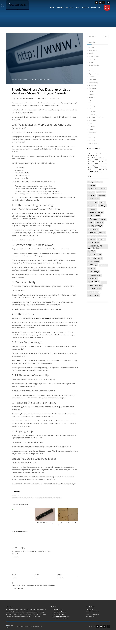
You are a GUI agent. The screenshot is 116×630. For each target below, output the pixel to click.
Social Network (96, 258)
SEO (40, 497)
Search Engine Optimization (96, 117)
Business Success (36, 79)
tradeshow (104, 265)
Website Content (93, 138)
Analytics (91, 47)
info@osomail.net (94, 611)
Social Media (92, 120)
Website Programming (60, 611)
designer (28, 497)
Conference (92, 192)
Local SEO (91, 97)
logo (91, 222)
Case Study (92, 59)
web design (44, 497)
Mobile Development (60, 613)
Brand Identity (93, 50)
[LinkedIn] (103, 2)
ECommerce (92, 77)
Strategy (93, 265)
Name (14, 575)
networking (92, 239)
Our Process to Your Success (20, 531)
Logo (90, 100)
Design (43, 79)
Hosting (91, 91)
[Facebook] (97, 626)
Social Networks (94, 261)
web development (95, 275)
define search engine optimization (43, 213)
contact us (24, 484)
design (103, 205)
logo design (100, 222)
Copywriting (102, 195)
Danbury (103, 202)
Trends (91, 129)
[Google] (108, 626)
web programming (93, 278)
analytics (92, 182)
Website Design (95, 289)
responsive (102, 239)
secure (32, 497)
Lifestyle (91, 94)
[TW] (100, 2)
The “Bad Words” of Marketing (44, 523)
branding (92, 185)
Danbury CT (93, 206)
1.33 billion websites (41, 98)
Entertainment (93, 88)
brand (100, 182)
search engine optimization (95, 247)
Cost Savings (93, 202)
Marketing (92, 106)
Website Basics (93, 135)
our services (20, 479)
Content (91, 62)
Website (60, 575)
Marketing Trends (97, 232)
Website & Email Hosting (60, 618)
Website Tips (95, 295)
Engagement (92, 85)
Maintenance (92, 103)
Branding (91, 53)
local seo (103, 219)
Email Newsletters (95, 216)
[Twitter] (101, 626)
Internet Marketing (59, 614)
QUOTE (107, 7)
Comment (15, 554)
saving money (94, 243)
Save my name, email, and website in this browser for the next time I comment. (33, 585)
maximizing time (93, 236)
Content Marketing (94, 65)
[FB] (96, 2)
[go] (106, 36)
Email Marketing (93, 82)
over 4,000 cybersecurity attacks (39, 318)
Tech (90, 123)
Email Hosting (92, 79)
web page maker (58, 497)
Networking (92, 111)
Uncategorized (93, 132)
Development (48, 79)
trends (92, 268)
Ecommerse (93, 209)
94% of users (16, 360)
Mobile (91, 109)
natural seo (103, 236)
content (92, 195)
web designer (50, 497)
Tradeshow (92, 126)
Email (37, 575)
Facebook (93, 219)
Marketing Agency (94, 229)
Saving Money (93, 114)
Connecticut (101, 192)
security (37, 497)
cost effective (94, 199)
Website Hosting (93, 143)
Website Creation (94, 141)
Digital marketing (93, 74)
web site (104, 282)
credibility (23, 497)
